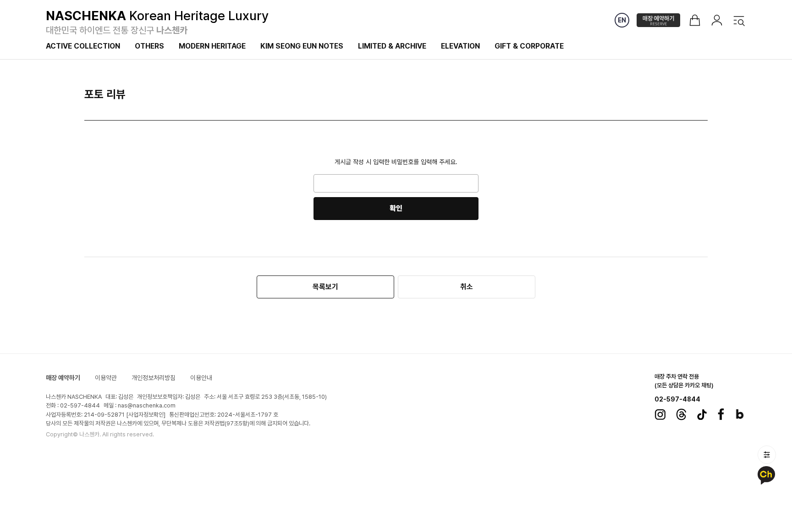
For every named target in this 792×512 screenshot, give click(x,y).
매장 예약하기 (63, 377)
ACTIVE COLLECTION (83, 46)
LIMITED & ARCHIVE (392, 46)
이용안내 (201, 377)
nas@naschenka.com (147, 405)
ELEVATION (460, 46)
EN (622, 20)
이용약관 (106, 377)
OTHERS (149, 46)
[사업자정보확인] (145, 414)
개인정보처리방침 (154, 377)
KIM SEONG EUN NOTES (301, 46)
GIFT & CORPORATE (529, 46)
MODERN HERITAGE (212, 46)
